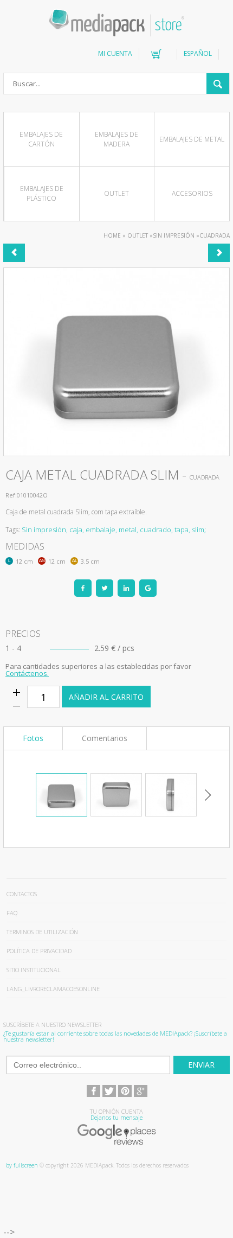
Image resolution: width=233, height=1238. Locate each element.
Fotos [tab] (33, 738)
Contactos (22, 894)
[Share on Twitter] (104, 588)
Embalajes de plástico (41, 193)
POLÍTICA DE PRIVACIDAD (39, 951)
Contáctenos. (27, 673)
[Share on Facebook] (83, 588)
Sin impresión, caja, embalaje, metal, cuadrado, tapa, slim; (114, 529)
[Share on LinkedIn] (126, 588)
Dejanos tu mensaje (116, 1117)
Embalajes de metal (191, 139)
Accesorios (192, 193)
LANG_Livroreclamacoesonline (53, 989)
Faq (12, 913)
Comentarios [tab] (104, 738)
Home (112, 235)
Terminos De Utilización (42, 932)
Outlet (116, 193)
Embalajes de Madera (116, 139)
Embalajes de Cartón (41, 139)
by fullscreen (22, 1165)
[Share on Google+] (148, 588)
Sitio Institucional (34, 970)
